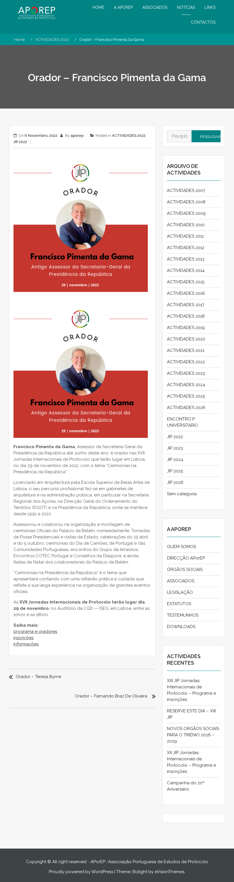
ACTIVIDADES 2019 (186, 327)
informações (26, 644)
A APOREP (123, 7)
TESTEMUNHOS (182, 615)
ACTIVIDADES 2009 (186, 213)
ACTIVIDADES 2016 (186, 293)
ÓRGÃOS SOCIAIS (185, 569)
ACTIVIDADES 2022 (129, 135)
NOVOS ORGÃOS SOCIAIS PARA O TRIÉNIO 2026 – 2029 (193, 735)
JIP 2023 (175, 448)
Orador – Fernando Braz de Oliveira (111, 696)
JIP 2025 (175, 471)
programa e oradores (35, 631)
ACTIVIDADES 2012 (185, 247)
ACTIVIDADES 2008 (186, 202)
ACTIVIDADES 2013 (185, 259)
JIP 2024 (175, 459)
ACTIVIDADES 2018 (186, 316)
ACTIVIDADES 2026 (186, 407)
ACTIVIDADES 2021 (185, 350)
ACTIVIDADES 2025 (186, 396)
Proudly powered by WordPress (81, 871)
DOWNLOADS (181, 626)
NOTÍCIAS (186, 7)
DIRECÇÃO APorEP (186, 558)
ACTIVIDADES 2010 (186, 224)
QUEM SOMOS (181, 546)
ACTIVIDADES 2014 (186, 270)
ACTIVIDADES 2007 (186, 190)
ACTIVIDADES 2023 (186, 373)
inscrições (23, 637)
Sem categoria (182, 493)
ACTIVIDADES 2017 (185, 304)
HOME (98, 7)
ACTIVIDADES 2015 (185, 281)
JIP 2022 (20, 142)
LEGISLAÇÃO (180, 592)
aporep (77, 135)
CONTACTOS (203, 22)
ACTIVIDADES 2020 (186, 339)
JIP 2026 (175, 482)
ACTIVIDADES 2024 (186, 384)
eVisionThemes (169, 871)
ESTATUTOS (179, 603)
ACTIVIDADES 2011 (185, 236)
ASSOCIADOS (154, 7)
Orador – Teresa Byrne (38, 676)
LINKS (210, 7)
